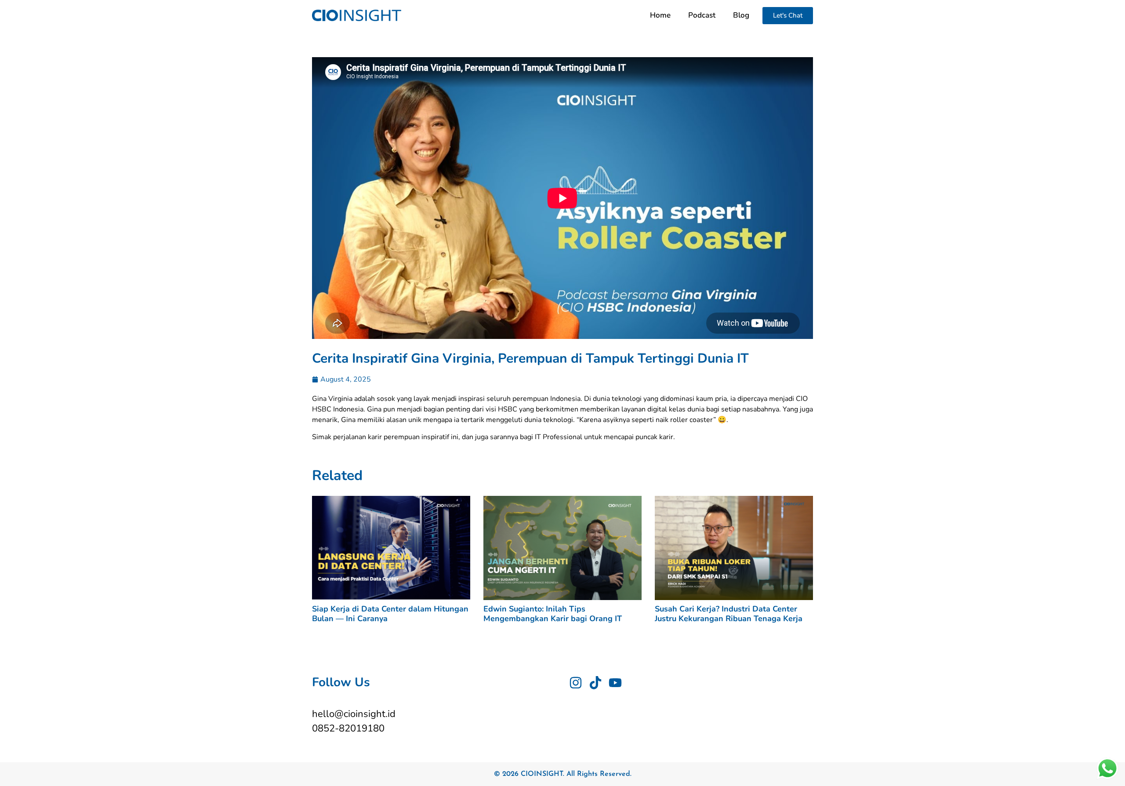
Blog (741, 15)
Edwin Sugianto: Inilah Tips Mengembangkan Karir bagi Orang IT (552, 614)
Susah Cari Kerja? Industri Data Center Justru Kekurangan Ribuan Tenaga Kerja (728, 614)
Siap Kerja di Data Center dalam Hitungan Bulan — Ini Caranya (390, 614)
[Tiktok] (595, 682)
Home (660, 15)
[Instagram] (575, 682)
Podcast (701, 15)
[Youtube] (615, 682)
